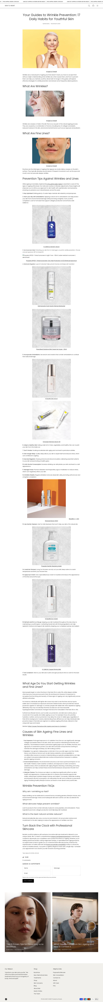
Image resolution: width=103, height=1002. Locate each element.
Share (26, 857)
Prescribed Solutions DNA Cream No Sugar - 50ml (51, 349)
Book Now (37, 972)
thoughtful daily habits (55, 184)
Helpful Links (57, 969)
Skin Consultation (58, 975)
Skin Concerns (38, 983)
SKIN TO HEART (10, 6)
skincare (37, 853)
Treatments (37, 978)
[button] (89, 5)
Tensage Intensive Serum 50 (51, 442)
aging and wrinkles (29, 853)
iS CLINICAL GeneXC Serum (52, 247)
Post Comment (28, 880)
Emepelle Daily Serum (51, 398)
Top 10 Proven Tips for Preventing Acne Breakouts (24, 945)
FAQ (54, 986)
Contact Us (56, 978)
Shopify (60, 999)
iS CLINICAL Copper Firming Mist (51, 669)
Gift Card (56, 983)
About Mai (37, 988)
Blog (35, 986)
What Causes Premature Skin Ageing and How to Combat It (47, 726)
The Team (37, 994)
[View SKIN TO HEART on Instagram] (6, 999)
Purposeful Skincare (59, 972)
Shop (35, 969)
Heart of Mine (38, 991)
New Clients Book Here (40, 975)
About (55, 980)
